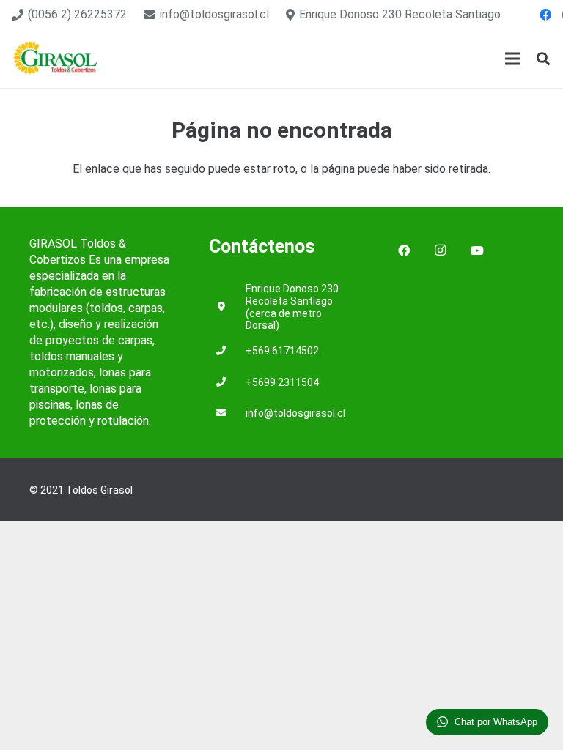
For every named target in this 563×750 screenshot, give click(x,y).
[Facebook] (545, 14)
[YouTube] (477, 250)
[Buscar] (543, 58)
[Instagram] (440, 250)
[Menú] (512, 58)
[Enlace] (56, 58)
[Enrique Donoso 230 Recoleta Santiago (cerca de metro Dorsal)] (227, 307)
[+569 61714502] (227, 351)
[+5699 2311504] (227, 383)
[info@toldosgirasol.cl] (227, 413)
